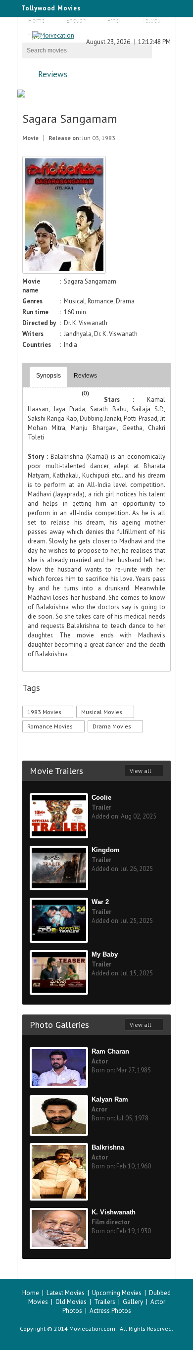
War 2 (100, 902)
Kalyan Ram (110, 1099)
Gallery (133, 1302)
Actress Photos (110, 1310)
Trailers (104, 1302)
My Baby (105, 954)
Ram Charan (110, 1051)
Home (36, 21)
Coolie (101, 797)
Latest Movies (66, 1293)
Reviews (52, 74)
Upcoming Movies (117, 1293)
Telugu (151, 21)
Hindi (114, 21)
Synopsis (48, 375)
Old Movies (71, 1302)
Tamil (35, 38)
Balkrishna (108, 1147)
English (76, 21)
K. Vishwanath (114, 1212)
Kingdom (106, 850)
